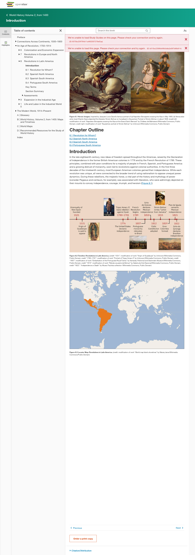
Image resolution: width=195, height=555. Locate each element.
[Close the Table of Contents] (60, 30)
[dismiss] (186, 39)
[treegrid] (38, 87)
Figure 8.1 (147, 183)
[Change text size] (185, 30)
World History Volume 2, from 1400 (28, 15)
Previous (77, 528)
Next (178, 527)
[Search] (147, 30)
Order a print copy (83, 538)
